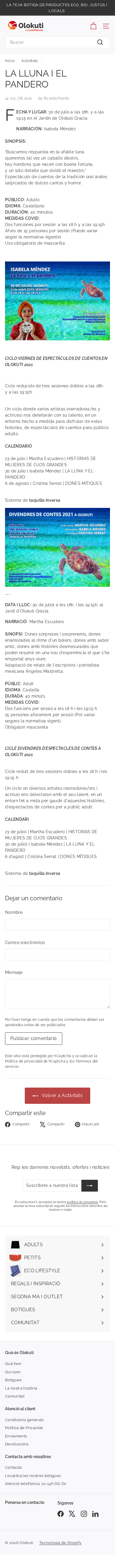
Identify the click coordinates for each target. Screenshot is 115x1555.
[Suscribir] (89, 1186)
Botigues (13, 1380)
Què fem (13, 1363)
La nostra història (21, 1388)
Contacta (13, 1467)
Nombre (14, 912)
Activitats (30, 61)
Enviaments (16, 1436)
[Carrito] (93, 26)
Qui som (12, 1372)
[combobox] (57, 42)
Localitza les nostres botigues (33, 1475)
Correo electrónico (25, 942)
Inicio (9, 61)
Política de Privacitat (24, 1428)
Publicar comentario (33, 1038)
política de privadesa (82, 1202)
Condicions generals (24, 1420)
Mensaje (14, 972)
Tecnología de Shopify (60, 1543)
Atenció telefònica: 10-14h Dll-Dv (36, 1483)
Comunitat (14, 1396)
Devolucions (17, 1444)
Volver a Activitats (62, 1095)
